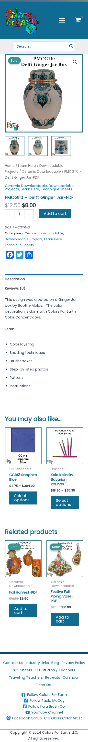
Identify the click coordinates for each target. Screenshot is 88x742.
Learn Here (27, 165)
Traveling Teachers (26, 677)
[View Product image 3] (61, 146)
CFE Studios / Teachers (55, 670)
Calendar (71, 677)
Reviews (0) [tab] (15, 288)
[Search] (71, 47)
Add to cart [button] (21, 610)
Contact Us (13, 662)
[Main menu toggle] (62, 20)
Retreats (52, 677)
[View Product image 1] (14, 146)
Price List (44, 684)
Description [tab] (15, 279)
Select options (21, 498)
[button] (75, 62)
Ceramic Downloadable (41, 171)
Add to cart (55, 213)
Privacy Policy (73, 662)
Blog (55, 662)
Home (10, 165)
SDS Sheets (22, 670)
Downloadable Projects (24, 239)
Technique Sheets (56, 189)
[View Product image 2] (38, 146)
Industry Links (37, 662)
